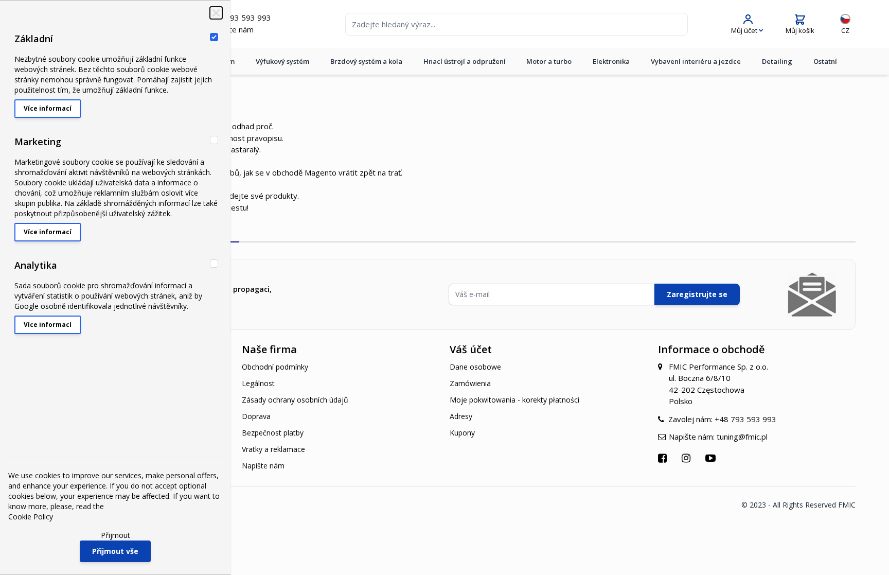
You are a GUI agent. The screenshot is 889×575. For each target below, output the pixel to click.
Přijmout (115, 535)
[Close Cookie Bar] (216, 13)
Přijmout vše (115, 551)
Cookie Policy (30, 516)
